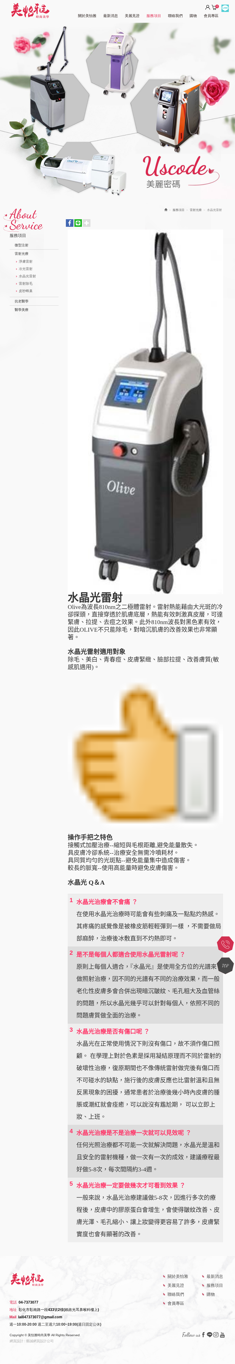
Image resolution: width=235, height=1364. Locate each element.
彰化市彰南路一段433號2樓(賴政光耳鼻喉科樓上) (59, 1310)
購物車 (214, 7)
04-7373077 (28, 1302)
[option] (117, 111)
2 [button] (117, 190)
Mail (12, 1317)
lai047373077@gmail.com (40, 1317)
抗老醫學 (21, 301)
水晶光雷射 (27, 276)
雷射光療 (21, 254)
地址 (13, 1310)
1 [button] (113, 190)
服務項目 (179, 210)
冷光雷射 (26, 269)
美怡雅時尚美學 (30, 11)
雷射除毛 (26, 283)
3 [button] (122, 190)
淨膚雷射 (26, 261)
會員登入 (207, 7)
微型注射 (21, 245)
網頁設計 (16, 1341)
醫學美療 (21, 310)
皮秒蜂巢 (26, 291)
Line (225, 8)
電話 (13, 1302)
